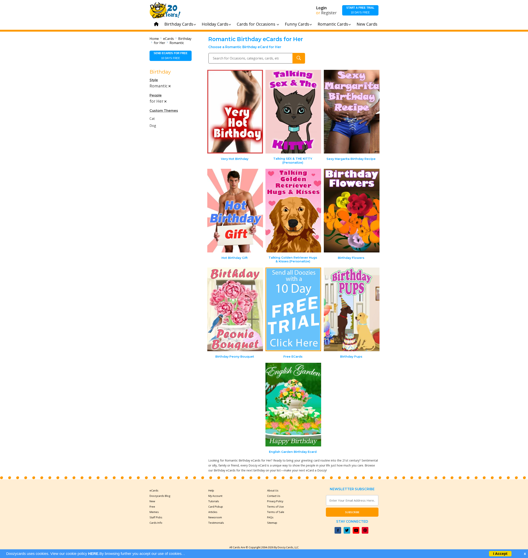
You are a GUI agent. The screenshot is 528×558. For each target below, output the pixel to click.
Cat (152, 118)
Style (154, 80)
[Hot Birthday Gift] (235, 210)
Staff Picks (156, 517)
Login (321, 7)
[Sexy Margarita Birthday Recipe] (352, 111)
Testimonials (216, 522)
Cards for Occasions (256, 24)
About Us (272, 490)
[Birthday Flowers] (352, 210)
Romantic (177, 43)
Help (211, 490)
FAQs (270, 517)
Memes (154, 512)
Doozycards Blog (160, 495)
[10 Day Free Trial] (293, 309)
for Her (159, 43)
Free (152, 506)
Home (154, 39)
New (152, 501)
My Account (215, 495)
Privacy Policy (275, 501)
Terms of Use (275, 506)
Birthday (184, 39)
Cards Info (156, 522)
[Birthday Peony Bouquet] (235, 309)
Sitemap (272, 522)
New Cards (367, 24)
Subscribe (352, 512)
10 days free (360, 10)
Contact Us (273, 495)
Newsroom (215, 517)
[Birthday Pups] (352, 309)
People (156, 95)
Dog (153, 125)
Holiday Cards (215, 24)
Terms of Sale (275, 512)
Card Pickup (215, 506)
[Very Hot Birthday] (235, 111)
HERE (93, 554)
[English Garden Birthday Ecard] (293, 404)
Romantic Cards (333, 24)
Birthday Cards (178, 24)
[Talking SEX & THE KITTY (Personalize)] (293, 111)
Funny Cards (297, 24)
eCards (168, 39)
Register (329, 12)
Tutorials (213, 501)
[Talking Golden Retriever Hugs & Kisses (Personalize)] (293, 210)
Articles (212, 512)
